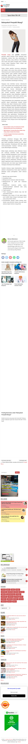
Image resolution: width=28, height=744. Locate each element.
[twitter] (6, 257)
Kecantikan (4, 596)
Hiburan (3, 594)
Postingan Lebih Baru (6, 460)
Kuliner (16, 596)
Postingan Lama (23, 460)
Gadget (15, 591)
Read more (7, 507)
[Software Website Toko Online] (7, 561)
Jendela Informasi (8, 739)
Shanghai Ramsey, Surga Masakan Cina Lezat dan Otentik (16, 627)
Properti (16, 599)
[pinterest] (10, 257)
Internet (18, 594)
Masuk (19, 741)
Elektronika (4, 591)
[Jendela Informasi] (5, 5)
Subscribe (14, 695)
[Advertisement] (14, 538)
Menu (3, 10)
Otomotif (4, 599)
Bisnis (13, 589)
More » (2, 632)
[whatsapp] (14, 257)
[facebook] (3, 257)
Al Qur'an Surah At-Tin (11, 568)
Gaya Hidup (21, 591)
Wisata (14, 601)
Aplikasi (3, 589)
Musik (21, 596)
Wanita (9, 601)
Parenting (10, 599)
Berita (8, 589)
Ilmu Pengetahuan (11, 594)
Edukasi (17, 589)
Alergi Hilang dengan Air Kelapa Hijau (15, 573)
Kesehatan (10, 596)
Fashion (10, 591)
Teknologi (4, 601)
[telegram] (17, 257)
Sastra (21, 599)
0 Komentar (13, 619)
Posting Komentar (16, 27)
